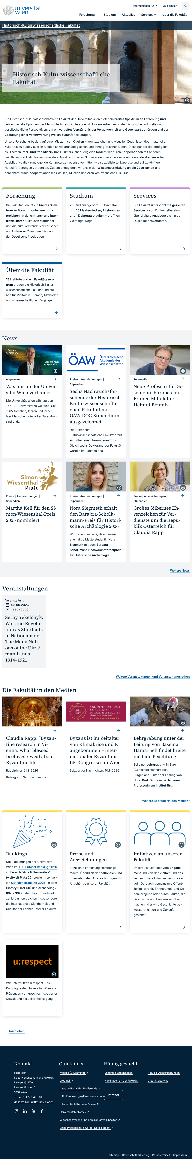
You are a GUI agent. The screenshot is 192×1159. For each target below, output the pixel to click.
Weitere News (180, 570)
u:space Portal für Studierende (79, 1088)
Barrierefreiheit (161, 1155)
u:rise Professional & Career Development (80, 1127)
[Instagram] (16, 1111)
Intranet (113, 1095)
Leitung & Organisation (119, 1072)
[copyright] (187, 100)
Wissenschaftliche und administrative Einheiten (80, 1119)
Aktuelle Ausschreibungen (164, 1072)
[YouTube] (33, 1111)
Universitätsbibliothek (73, 1112)
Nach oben (17, 1031)
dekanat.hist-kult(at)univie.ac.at (33, 1101)
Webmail (65, 1080)
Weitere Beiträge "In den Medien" (166, 801)
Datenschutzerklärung (135, 1155)
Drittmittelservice (158, 1080)
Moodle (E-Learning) (73, 1072)
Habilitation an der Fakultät (121, 1080)
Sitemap (114, 1155)
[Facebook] (42, 1111)
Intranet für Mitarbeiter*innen (78, 1104)
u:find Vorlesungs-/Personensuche (80, 1096)
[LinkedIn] (25, 1111)
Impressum (180, 1155)
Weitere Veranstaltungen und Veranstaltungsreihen (153, 676)
